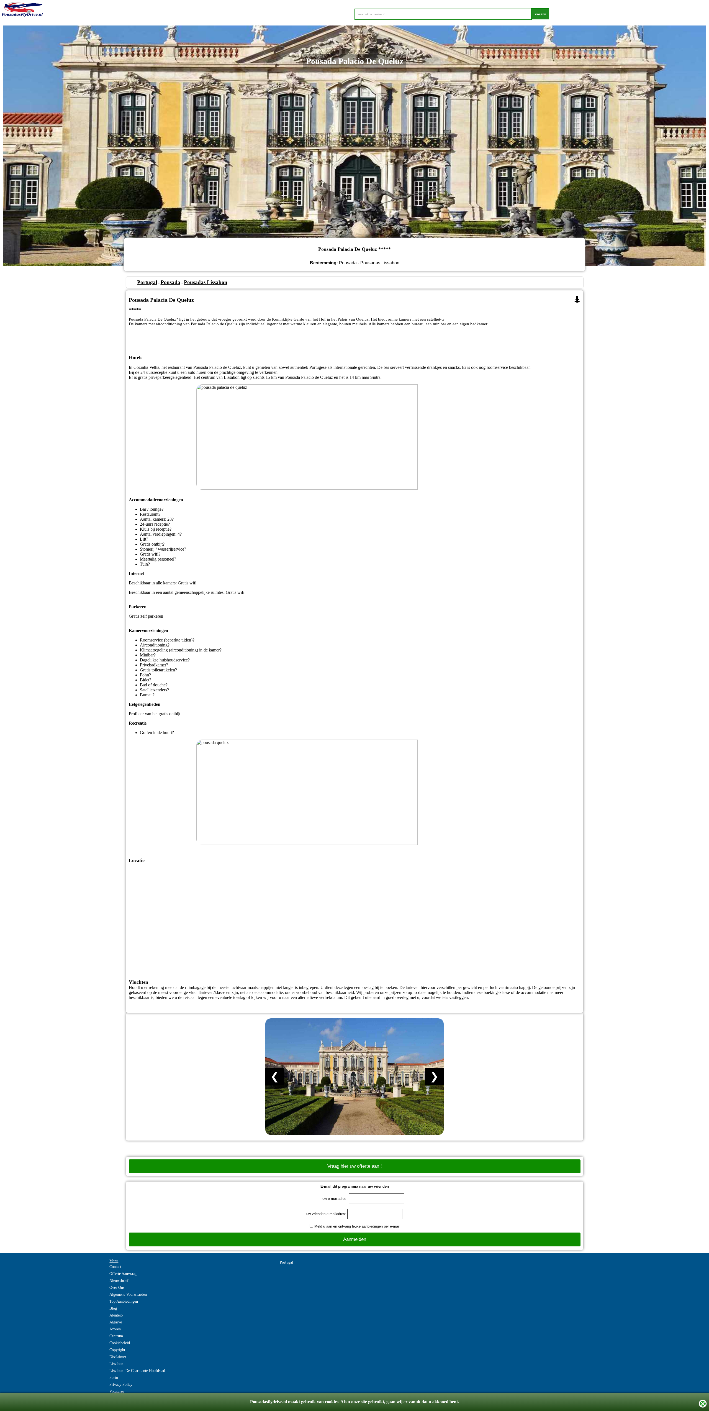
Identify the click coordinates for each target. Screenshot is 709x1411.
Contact (115, 1267)
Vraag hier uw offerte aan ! (354, 1166)
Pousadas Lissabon (205, 282)
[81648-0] (577, 299)
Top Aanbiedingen (123, 1301)
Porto (113, 1378)
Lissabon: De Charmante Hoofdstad (137, 1371)
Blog (113, 1308)
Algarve (115, 1322)
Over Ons (116, 1287)
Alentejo (116, 1315)
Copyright (117, 1350)
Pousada (170, 282)
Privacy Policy (120, 1384)
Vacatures (116, 1391)
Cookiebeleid (119, 1343)
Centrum (116, 1336)
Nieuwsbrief (119, 1281)
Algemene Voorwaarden (128, 1294)
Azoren (115, 1329)
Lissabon (116, 1364)
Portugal (147, 282)
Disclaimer (117, 1357)
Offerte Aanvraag (123, 1274)
